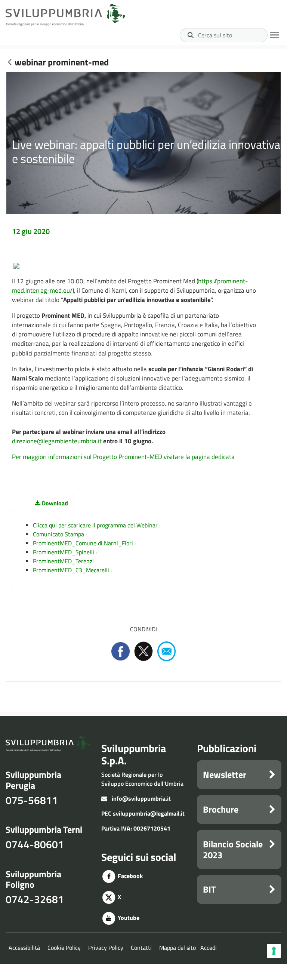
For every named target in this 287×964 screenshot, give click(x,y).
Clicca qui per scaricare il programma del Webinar (95, 525)
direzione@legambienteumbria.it (57, 441)
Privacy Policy (105, 947)
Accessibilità (24, 947)
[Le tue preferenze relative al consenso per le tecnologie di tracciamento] (274, 951)
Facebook (129, 875)
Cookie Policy (64, 947)
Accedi (208, 947)
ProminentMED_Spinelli (63, 552)
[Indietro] (9, 62)
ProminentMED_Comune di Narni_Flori (83, 543)
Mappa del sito (177, 947)
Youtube (127, 917)
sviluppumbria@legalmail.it (149, 813)
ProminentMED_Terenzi (63, 561)
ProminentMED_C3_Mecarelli (71, 570)
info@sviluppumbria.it (141, 798)
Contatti (141, 947)
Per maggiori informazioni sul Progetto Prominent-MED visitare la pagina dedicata (123, 457)
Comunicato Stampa (58, 534)
